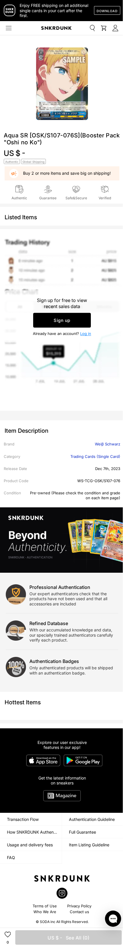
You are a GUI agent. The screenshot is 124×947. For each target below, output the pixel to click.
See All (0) (68, 938)
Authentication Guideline (92, 819)
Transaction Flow (23, 819)
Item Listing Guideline (89, 844)
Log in (85, 333)
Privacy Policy (79, 906)
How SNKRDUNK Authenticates (34, 832)
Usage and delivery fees (30, 844)
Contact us (79, 911)
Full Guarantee (82, 832)
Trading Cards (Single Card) (95, 456)
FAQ (11, 857)
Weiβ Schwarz (107, 444)
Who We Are (44, 911)
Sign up (62, 320)
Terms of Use (45, 906)
